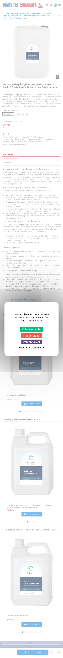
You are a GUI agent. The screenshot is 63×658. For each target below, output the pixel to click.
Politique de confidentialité (31, 347)
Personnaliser (31, 342)
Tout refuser (32, 335)
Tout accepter (32, 329)
